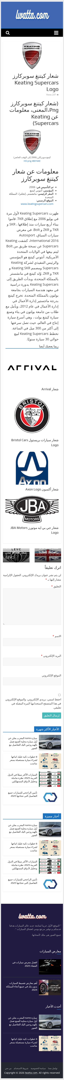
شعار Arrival (50, 389)
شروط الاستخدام (21, 1068)
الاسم (57, 636)
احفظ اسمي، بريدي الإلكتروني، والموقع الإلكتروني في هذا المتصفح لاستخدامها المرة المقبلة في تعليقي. (33, 703)
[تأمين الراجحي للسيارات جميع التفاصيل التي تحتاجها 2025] (50, 791)
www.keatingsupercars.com (37, 203)
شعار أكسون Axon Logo (42, 489)
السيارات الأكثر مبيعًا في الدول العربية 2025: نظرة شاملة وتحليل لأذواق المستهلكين (22, 778)
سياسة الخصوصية (38, 1068)
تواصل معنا (52, 1068)
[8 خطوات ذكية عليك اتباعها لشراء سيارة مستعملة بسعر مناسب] (50, 755)
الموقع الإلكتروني (51, 675)
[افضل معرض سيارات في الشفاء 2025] (50, 960)
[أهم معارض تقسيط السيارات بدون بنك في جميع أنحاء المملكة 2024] (50, 981)
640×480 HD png (32, 160)
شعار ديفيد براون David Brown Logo (49, 550)
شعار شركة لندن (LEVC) (16, 552)
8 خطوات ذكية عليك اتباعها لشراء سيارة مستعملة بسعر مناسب (23, 760)
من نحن (8, 1068)
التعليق (56, 586)
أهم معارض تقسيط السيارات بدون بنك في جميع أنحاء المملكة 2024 (21, 986)
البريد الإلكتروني (51, 656)
